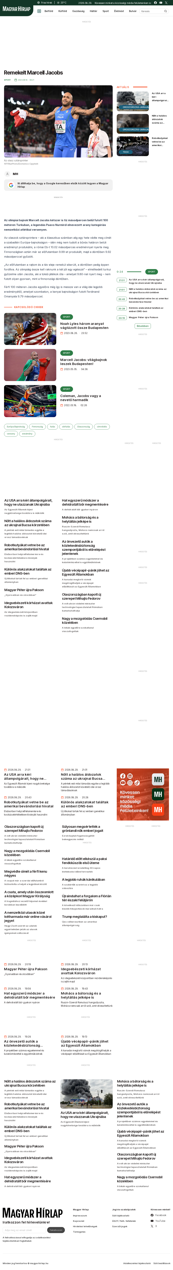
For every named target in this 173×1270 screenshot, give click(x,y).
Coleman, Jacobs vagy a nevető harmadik (80, 398)
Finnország (37, 426)
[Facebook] (155, 2)
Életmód (119, 11)
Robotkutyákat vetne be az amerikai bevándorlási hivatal (160, 145)
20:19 (122, 318)
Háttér (93, 11)
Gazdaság (78, 11)
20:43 (121, 299)
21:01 (122, 289)
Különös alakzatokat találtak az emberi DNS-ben (146, 309)
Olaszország (83, 426)
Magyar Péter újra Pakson (143, 317)
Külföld (62, 11)
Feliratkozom (56, 1230)
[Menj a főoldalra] (16, 8)
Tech (126, 152)
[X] (166, 2)
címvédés (102, 426)
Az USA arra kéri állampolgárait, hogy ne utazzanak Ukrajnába (160, 102)
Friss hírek (46, 2)
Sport (106, 11)
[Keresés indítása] (165, 11)
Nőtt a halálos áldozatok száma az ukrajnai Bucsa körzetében (160, 122)
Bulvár (133, 11)
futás (52, 426)
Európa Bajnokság (16, 426)
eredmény (27, 433)
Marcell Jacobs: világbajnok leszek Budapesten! (83, 362)
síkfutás (66, 426)
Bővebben (143, 326)
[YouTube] (160, 2)
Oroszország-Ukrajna (136, 107)
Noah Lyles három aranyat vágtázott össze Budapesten (84, 326)
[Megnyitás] (39, 11)
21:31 (122, 280)
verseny (11, 433)
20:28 (121, 308)
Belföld (49, 11)
